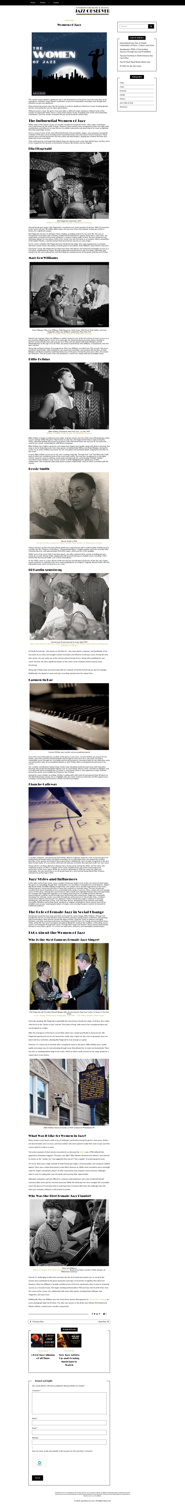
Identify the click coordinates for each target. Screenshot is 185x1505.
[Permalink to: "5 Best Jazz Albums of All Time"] (43, 1340)
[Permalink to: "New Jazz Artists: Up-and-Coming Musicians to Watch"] (69, 1340)
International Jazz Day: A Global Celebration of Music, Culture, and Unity (137, 44)
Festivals (123, 91)
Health (122, 95)
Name (35, 1418)
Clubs (122, 87)
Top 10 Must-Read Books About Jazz (135, 62)
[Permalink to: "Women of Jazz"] (69, 64)
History (122, 99)
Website (35, 1438)
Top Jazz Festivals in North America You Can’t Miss (136, 57)
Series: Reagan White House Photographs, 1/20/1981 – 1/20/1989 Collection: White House (69, 1016)
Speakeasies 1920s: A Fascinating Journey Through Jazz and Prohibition (135, 50)
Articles (42, 2)
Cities (122, 83)
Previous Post (38, 1322)
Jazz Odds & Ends (126, 103)
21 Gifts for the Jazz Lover (130, 66)
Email (34, 1428)
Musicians (69, 20)
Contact (56, 2)
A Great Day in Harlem (97, 1299)
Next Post (102, 1322)
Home (33, 2)
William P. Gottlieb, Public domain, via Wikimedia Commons (69, 223)
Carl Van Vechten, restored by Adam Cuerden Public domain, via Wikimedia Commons (69, 543)
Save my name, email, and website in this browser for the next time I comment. (62, 1451)
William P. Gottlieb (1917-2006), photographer (50, 1270)
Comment (36, 1391)
